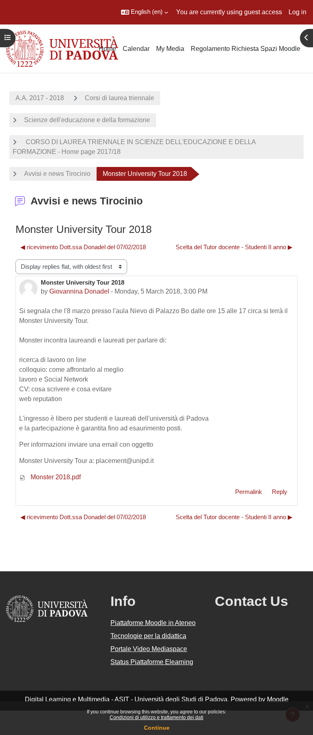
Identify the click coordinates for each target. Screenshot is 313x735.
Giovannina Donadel (79, 291)
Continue (157, 727)
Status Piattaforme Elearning (151, 661)
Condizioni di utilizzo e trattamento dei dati (156, 717)
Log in (297, 12)
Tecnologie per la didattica (148, 635)
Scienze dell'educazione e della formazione (87, 119)
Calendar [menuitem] (136, 48)
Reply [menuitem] (279, 492)
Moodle (278, 699)
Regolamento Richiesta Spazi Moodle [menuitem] (245, 48)
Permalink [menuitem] (248, 492)
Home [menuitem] (107, 48)
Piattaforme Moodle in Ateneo (153, 622)
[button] (144, 12)
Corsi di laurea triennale (119, 97)
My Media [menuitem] (170, 48)
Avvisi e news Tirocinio (57, 173)
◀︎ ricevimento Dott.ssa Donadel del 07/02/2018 (83, 247)
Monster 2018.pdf (55, 477)
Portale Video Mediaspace (148, 648)
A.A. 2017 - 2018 (39, 97)
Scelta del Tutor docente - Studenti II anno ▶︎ (234, 247)
